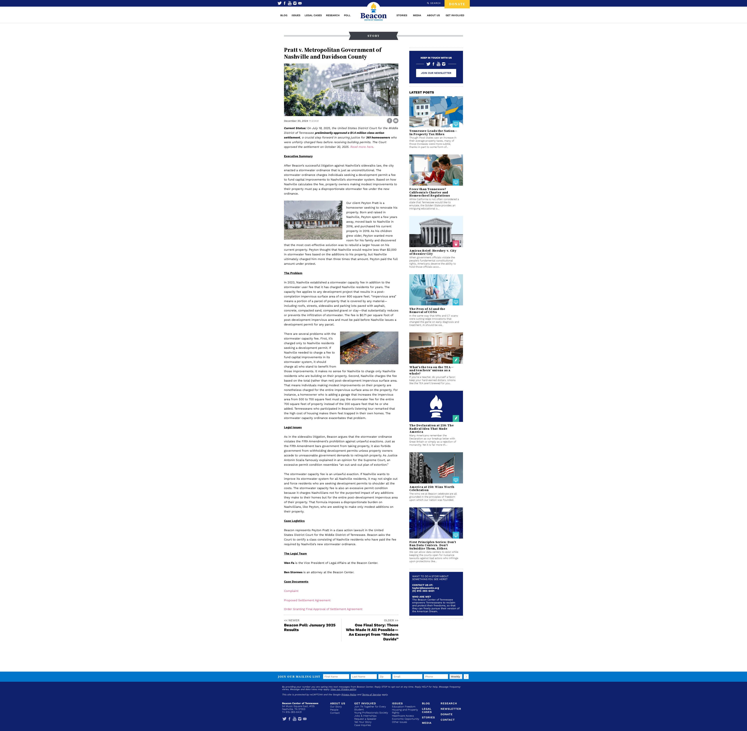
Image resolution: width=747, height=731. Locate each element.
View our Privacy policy (343, 689)
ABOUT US (433, 15)
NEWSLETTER (451, 708)
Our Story (336, 706)
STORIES (401, 15)
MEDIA (417, 15)
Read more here (361, 147)
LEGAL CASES (313, 15)
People (334, 709)
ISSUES (296, 15)
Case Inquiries (362, 725)
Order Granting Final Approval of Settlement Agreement (323, 609)
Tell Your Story (363, 721)
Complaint (291, 591)
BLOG (283, 15)
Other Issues (399, 721)
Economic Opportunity (405, 718)
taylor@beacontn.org (425, 587)
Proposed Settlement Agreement (307, 600)
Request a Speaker (365, 718)
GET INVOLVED (455, 15)
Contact (335, 712)
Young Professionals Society (371, 712)
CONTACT (448, 719)
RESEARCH (333, 15)
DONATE (457, 4)
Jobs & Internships (365, 715)
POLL (347, 15)
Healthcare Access (403, 715)
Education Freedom (403, 706)
